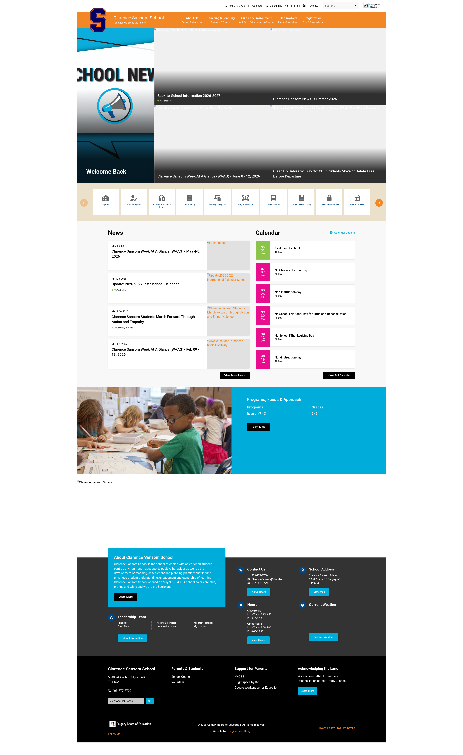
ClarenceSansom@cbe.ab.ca (268, 579)
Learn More (259, 426)
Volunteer (177, 682)
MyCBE (239, 676)
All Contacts (259, 591)
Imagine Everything (239, 731)
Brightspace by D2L (247, 682)
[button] (379, 203)
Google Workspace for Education (256, 687)
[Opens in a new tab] (371, 5)
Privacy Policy (326, 727)
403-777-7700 (260, 575)
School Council (181, 676)
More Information (132, 638)
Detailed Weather (324, 637)
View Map (319, 591)
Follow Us (114, 733)
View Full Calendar (339, 375)
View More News (234, 375)
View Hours (258, 640)
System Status (346, 727)
